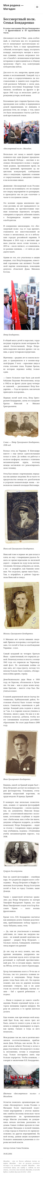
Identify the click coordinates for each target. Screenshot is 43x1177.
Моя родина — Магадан (13, 7)
